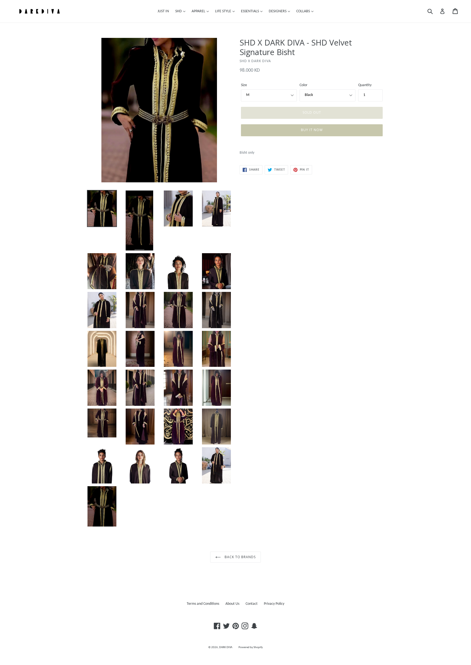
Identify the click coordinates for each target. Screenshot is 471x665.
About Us (232, 604)
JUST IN (163, 11)
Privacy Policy (274, 604)
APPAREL (199, 11)
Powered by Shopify (250, 647)
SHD (179, 11)
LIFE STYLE (223, 11)
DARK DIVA (225, 647)
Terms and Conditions (203, 604)
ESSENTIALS (250, 11)
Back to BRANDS (240, 557)
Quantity (365, 85)
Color (303, 85)
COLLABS (303, 11)
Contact (252, 604)
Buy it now (312, 130)
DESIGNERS (278, 11)
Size (244, 85)
